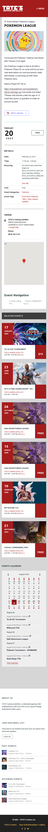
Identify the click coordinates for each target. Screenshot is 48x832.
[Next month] (39, 574)
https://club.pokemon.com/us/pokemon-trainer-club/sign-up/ (21, 90)
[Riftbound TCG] (24, 493)
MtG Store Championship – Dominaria (22, 389)
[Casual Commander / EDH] (24, 532)
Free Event (26, 197)
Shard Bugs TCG (14, 658)
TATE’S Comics (10, 825)
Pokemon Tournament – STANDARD (22, 650)
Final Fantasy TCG (15, 766)
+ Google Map (13, 227)
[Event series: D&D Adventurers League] (30, 636)
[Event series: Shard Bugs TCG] (29, 656)
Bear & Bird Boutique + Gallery (32, 825)
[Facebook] (21, 829)
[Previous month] (8, 574)
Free (37, 133)
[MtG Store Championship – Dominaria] (24, 374)
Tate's (24, 199)
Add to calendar (17, 113)
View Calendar (12, 663)
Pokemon (25, 192)
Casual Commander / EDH (16, 547)
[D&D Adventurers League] (24, 413)
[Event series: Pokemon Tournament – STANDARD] (29, 647)
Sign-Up (7, 736)
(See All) (25, 183)
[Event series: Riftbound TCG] (29, 625)
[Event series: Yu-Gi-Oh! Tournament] (29, 616)
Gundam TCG (13, 751)
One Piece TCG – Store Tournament (21, 758)
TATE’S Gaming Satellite (13, 352)
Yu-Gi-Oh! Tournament (15, 349)
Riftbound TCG (11, 508)
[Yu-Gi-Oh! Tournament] (24, 334)
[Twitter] (27, 829)
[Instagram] (24, 829)
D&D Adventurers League (16, 428)
